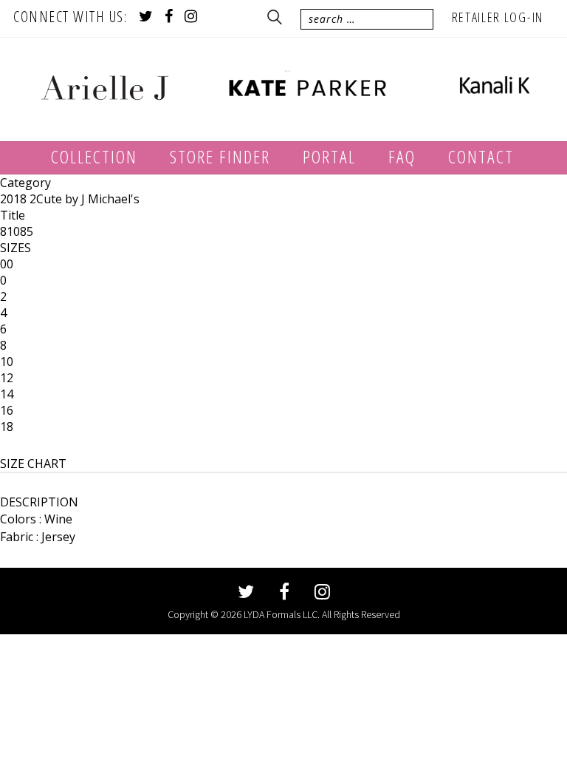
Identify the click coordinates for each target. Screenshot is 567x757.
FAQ (402, 156)
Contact (481, 156)
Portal (329, 156)
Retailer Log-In (498, 17)
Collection (94, 156)
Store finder (220, 156)
